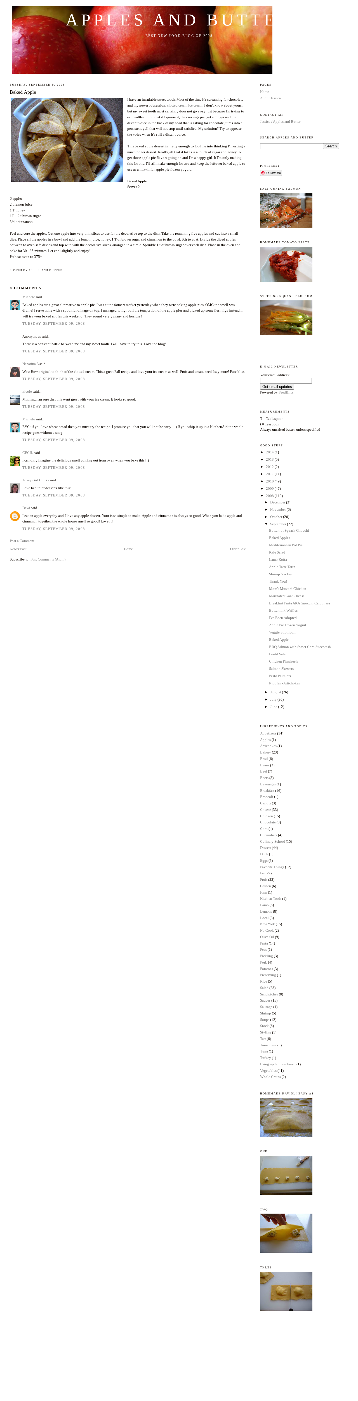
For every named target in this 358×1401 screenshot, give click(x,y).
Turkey (265, 1058)
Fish (263, 873)
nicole (27, 391)
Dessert (265, 848)
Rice (263, 981)
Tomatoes (267, 1045)
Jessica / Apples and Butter (280, 121)
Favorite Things (272, 867)
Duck (264, 854)
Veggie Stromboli (282, 632)
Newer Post (18, 549)
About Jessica (270, 98)
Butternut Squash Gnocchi (289, 530)
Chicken (266, 816)
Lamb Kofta (278, 559)
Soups (264, 1020)
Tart (263, 1039)
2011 (270, 474)
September (278, 524)
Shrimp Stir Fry (280, 574)
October (276, 517)
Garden (265, 886)
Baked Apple (23, 92)
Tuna (264, 1051)
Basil (264, 759)
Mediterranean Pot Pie (286, 545)
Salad (264, 988)
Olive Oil (267, 937)
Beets (264, 778)
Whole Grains (270, 1077)
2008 (270, 496)
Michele (28, 297)
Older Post (238, 549)
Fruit (263, 879)
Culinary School (272, 841)
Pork (263, 962)
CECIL (27, 453)
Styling (265, 1032)
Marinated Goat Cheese (287, 596)
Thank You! (278, 581)
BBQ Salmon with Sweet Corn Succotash (300, 647)
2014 (270, 452)
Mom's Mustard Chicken (287, 589)
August (276, 692)
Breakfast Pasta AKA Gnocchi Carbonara (299, 603)
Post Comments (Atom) (47, 559)
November (278, 509)
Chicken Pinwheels (283, 661)
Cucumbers (268, 835)
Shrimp (265, 1013)
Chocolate (268, 822)
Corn (264, 829)
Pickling (266, 956)
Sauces (265, 1000)
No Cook (267, 930)
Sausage (266, 1007)
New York (267, 924)
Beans (264, 765)
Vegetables (268, 1070)
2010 (270, 481)
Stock (264, 1026)
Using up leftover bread (278, 1064)
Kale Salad (277, 552)
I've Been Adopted (283, 618)
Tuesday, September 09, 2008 (53, 323)
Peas (263, 949)
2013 (270, 459)
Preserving (268, 975)
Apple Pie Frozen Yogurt (287, 625)
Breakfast (267, 790)
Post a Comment (22, 541)
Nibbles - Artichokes (284, 683)
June (274, 707)
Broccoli (266, 797)
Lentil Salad (278, 654)
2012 (270, 467)
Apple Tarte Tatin (282, 567)
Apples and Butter (179, 20)
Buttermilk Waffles (283, 610)
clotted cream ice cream (184, 105)
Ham (263, 892)
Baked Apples (279, 538)
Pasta (264, 943)
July (273, 699)
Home (128, 549)
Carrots (265, 803)
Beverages (268, 784)
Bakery (265, 752)
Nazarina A (30, 364)
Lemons (266, 911)
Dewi (26, 508)
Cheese (265, 809)
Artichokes (268, 746)
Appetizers (268, 733)
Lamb (264, 905)
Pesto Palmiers (280, 676)
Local (264, 918)
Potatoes (266, 969)
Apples (265, 740)
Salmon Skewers (281, 669)
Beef (263, 771)
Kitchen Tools (270, 898)
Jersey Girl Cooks (35, 480)
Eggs (264, 860)
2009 (270, 488)
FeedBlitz (286, 392)
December (278, 502)
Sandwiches (269, 994)
